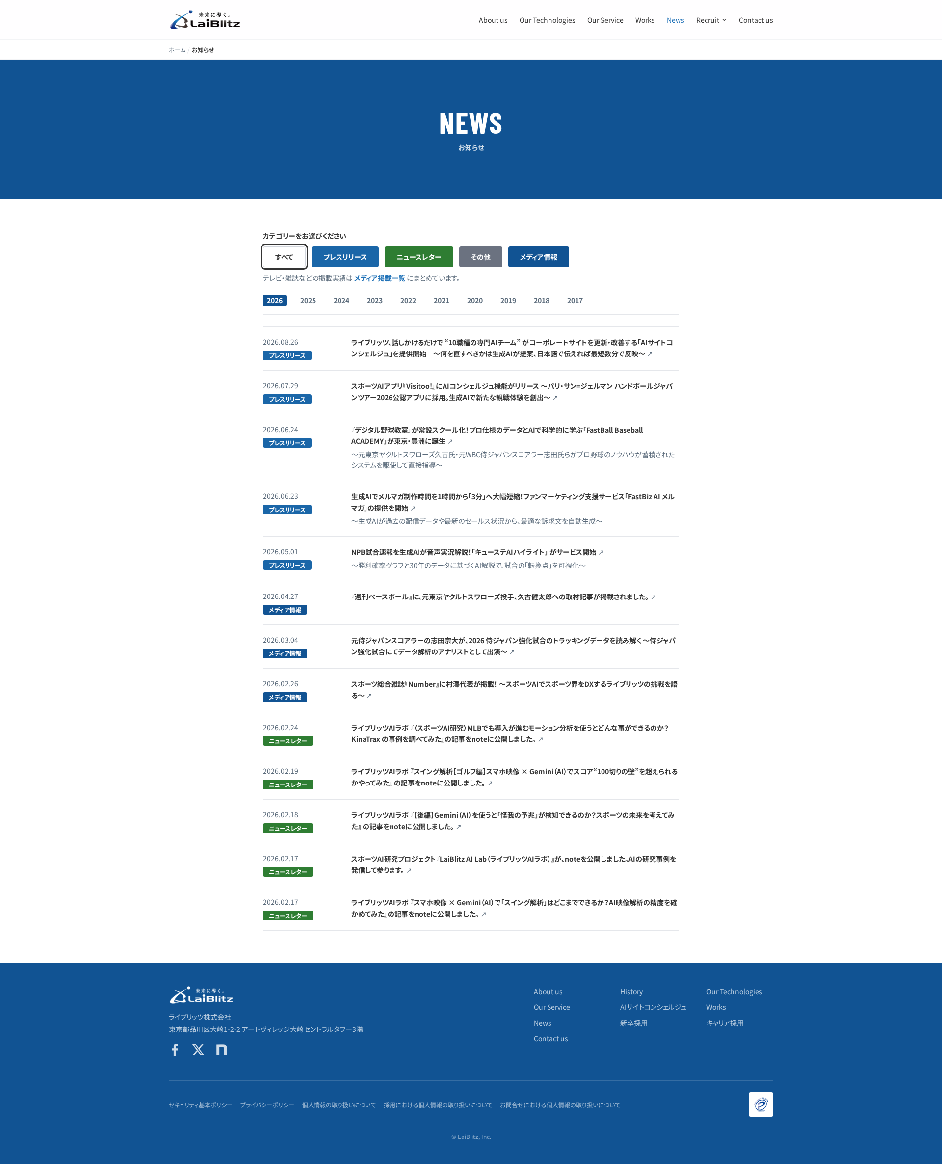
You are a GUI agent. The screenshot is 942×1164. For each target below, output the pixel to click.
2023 (375, 300)
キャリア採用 (725, 1023)
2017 (575, 300)
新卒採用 (634, 1023)
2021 (441, 300)
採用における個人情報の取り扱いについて (438, 1105)
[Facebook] (174, 1049)
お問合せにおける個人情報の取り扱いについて (560, 1105)
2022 (408, 300)
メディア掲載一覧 (379, 278)
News (675, 20)
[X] (198, 1049)
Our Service (605, 20)
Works (645, 20)
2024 (341, 300)
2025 (308, 300)
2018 (542, 300)
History (631, 991)
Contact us (756, 20)
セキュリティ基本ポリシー (201, 1105)
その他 (481, 257)
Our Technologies (548, 20)
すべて (284, 257)
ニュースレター (419, 257)
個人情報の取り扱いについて (339, 1105)
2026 (275, 300)
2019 (508, 300)
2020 (475, 300)
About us (493, 20)
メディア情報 (538, 257)
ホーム (177, 50)
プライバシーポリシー (267, 1105)
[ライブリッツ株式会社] (205, 19)
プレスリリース (345, 257)
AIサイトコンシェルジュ (653, 1007)
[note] (222, 1049)
